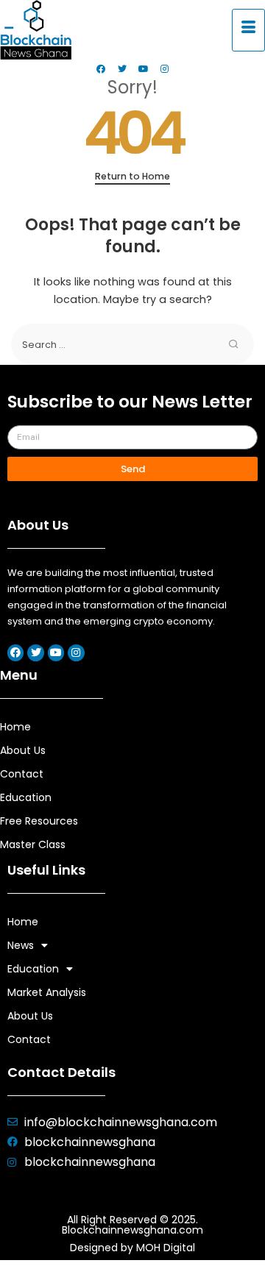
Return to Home (132, 176)
